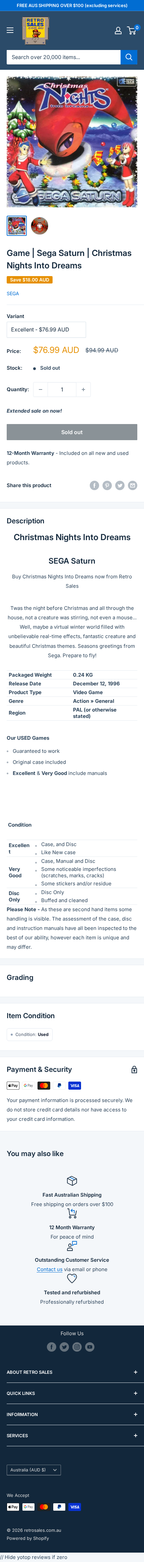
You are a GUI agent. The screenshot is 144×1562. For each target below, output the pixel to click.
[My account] (118, 30)
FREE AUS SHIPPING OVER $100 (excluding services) (72, 5)
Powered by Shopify (28, 1538)
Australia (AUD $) (28, 1469)
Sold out (72, 432)
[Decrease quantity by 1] (40, 389)
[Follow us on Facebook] (51, 1347)
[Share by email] (132, 485)
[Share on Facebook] (94, 485)
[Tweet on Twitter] (120, 485)
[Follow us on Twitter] (64, 1347)
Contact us (50, 1269)
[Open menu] (10, 30)
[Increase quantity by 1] (83, 389)
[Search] (129, 57)
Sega (13, 293)
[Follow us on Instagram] (77, 1347)
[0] (132, 31)
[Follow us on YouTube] (89, 1347)
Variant (15, 316)
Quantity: (18, 389)
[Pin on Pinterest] (107, 485)
